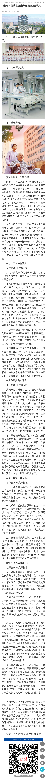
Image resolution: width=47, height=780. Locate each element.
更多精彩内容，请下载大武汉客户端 (23, 739)
